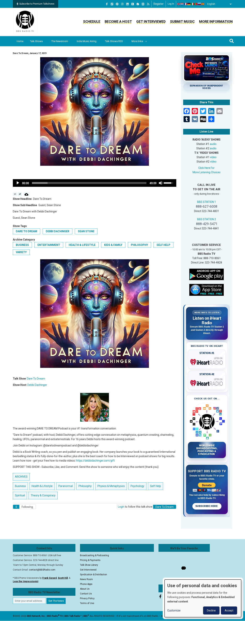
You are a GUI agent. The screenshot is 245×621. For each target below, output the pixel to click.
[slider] (89, 183)
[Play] (18, 183)
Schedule (91, 22)
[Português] (196, 4)
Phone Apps (86, 584)
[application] (94, 183)
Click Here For (206, 167)
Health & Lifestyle (82, 244)
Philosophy (139, 244)
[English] (178, 4)
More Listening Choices (206, 172)
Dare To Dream (26, 231)
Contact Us (86, 593)
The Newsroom (59, 41)
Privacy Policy (87, 598)
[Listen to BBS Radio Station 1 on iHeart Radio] (207, 361)
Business (22, 244)
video (213, 157)
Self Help (163, 244)
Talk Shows (36, 41)
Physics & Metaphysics (111, 486)
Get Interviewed (151, 22)
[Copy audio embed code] (15, 194)
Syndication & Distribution (93, 574)
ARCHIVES (21, 476)
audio (213, 143)
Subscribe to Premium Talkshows (36, 3)
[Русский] (199, 4)
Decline (211, 610)
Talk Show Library (89, 565)
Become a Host (118, 22)
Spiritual (20, 495)
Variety (21, 252)
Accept (229, 610)
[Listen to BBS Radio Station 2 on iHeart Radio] (207, 382)
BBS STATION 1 (206, 201)
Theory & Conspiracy (43, 495)
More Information (216, 22)
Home (20, 41)
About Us (85, 589)
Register (159, 3)
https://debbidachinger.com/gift (95, 460)
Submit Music (182, 22)
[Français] (185, 4)
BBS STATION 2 (206, 219)
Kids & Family (113, 244)
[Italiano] (192, 4)
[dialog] (203, 598)
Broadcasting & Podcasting (94, 555)
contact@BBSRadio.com (42, 569)
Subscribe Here (206, 506)
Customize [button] (173, 610)
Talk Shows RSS (114, 41)
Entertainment (49, 244)
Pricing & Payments (90, 560)
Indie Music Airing (86, 41)
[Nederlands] (182, 4)
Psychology (137, 486)
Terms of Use (87, 603)
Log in (171, 3)
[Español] (203, 4)
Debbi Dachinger (57, 231)
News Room (86, 579)
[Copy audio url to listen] (20, 194)
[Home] (25, 21)
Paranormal (65, 486)
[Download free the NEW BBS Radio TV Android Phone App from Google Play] (206, 274)
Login (121, 506)
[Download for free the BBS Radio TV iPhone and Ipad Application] (206, 289)
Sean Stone (86, 231)
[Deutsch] (189, 4)
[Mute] (161, 183)
